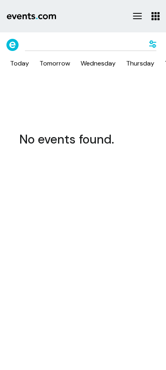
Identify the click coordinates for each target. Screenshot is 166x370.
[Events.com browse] (12, 45)
